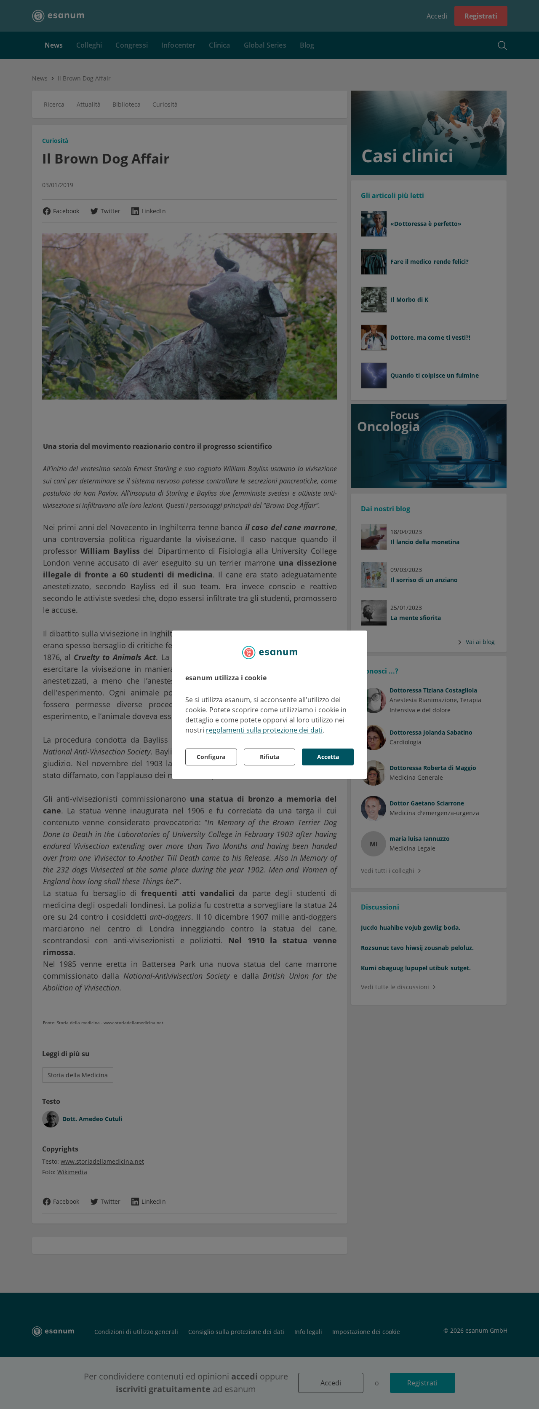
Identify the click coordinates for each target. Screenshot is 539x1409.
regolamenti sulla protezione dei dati (264, 730)
